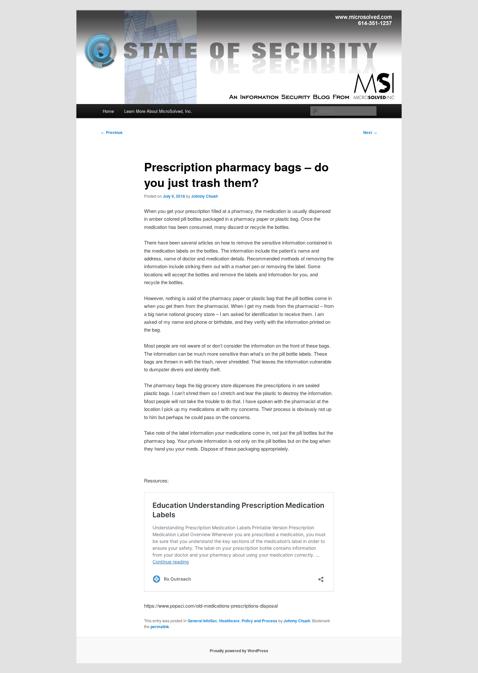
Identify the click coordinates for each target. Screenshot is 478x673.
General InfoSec (202, 621)
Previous (112, 132)
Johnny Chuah (204, 196)
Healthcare (229, 621)
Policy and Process (259, 621)
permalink (160, 626)
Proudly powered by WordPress (239, 650)
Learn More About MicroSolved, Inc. (158, 111)
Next (370, 132)
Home (108, 111)
